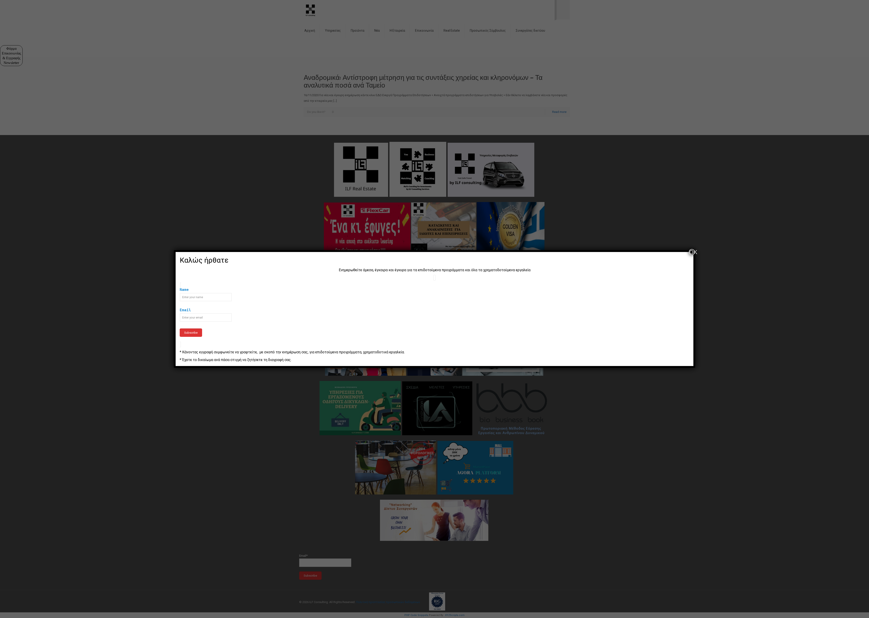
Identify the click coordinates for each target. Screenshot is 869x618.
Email (185, 310)
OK (692, 252)
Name (184, 290)
